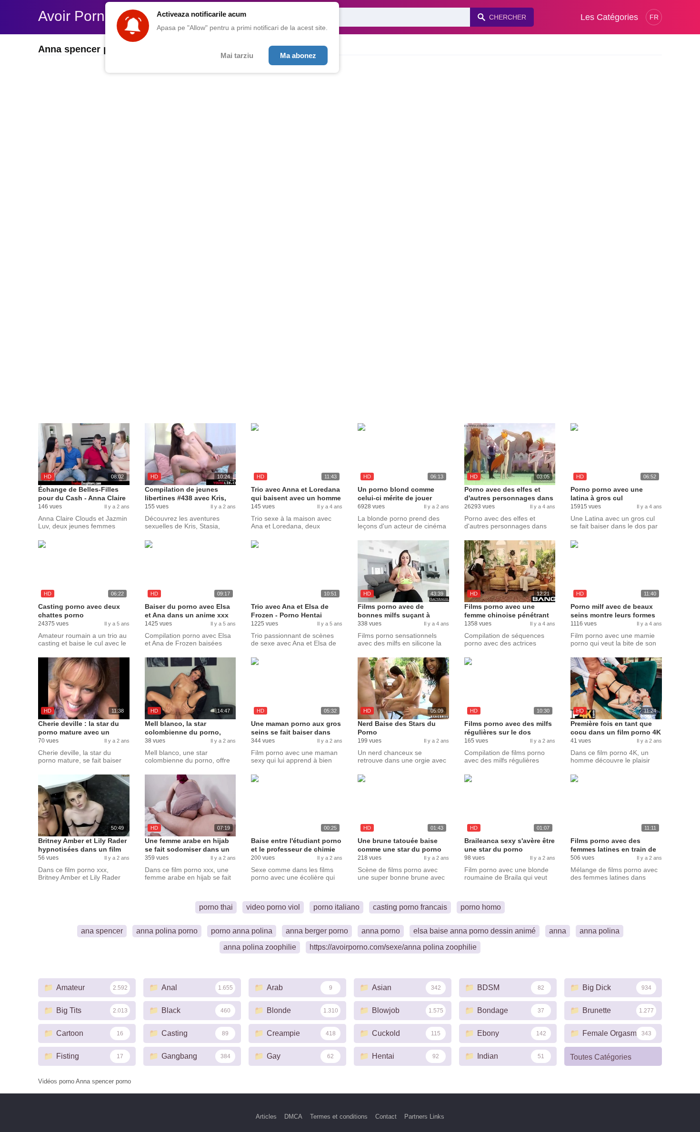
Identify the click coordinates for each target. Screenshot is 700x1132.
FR (654, 17)
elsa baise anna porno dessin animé (474, 931)
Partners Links (424, 1116)
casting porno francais (410, 907)
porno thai (216, 907)
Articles (266, 1116)
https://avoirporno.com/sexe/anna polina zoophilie (393, 947)
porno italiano (336, 907)
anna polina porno (167, 931)
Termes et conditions (339, 1116)
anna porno (380, 931)
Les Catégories (609, 17)
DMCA (293, 1116)
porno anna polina (241, 931)
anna (557, 931)
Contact (386, 1116)
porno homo (480, 907)
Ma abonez (298, 55)
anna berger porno (317, 931)
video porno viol (273, 907)
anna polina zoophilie (259, 947)
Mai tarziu (236, 55)
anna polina (600, 931)
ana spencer (102, 931)
